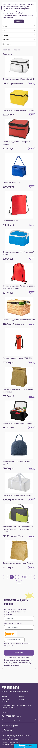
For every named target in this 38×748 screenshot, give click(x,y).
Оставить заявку (19, 653)
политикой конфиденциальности (17, 664)
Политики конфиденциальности (16, 11)
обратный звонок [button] (19, 721)
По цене (17, 50)
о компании (22, 699)
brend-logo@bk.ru (11, 726)
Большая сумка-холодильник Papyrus (18, 563)
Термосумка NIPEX (10, 221)
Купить (31, 83)
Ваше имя (8, 614)
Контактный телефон (13, 623)
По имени (6, 50)
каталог (21, 696)
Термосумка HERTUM (11, 182)
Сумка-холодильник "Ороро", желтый (18, 110)
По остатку (7, 54)
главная (4, 696)
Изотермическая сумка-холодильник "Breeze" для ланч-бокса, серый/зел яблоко (18, 529)
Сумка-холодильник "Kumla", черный (17, 423)
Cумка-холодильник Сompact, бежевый (19, 320)
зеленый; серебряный (13, 47)
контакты (4, 702)
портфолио (5, 699)
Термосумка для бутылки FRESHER (17, 358)
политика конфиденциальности (11, 742)
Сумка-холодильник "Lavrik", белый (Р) (18, 495)
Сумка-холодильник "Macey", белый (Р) (19, 79)
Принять (19, 21)
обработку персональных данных (17, 660)
